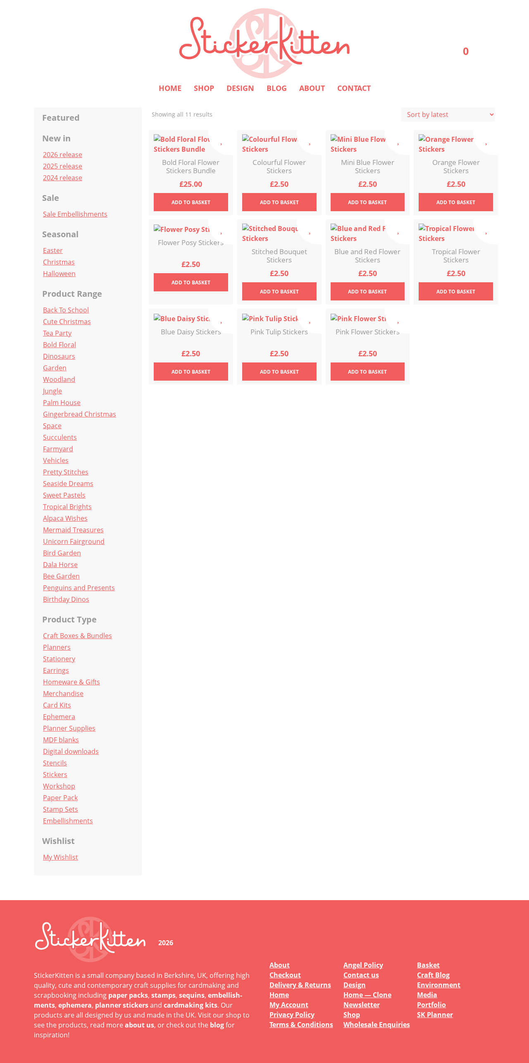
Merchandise (63, 693)
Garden (55, 367)
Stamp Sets (60, 809)
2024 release (62, 177)
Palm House (62, 402)
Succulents (60, 437)
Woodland (59, 379)
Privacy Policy (292, 1014)
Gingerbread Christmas (79, 414)
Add (191, 202)
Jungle (52, 391)
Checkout (285, 975)
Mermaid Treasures (73, 529)
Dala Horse (60, 564)
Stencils (55, 762)
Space (52, 425)
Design (240, 88)
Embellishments (68, 820)
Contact (354, 88)
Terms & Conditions (301, 1024)
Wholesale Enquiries (376, 1024)
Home (170, 88)
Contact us (361, 975)
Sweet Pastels (64, 495)
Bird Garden (62, 553)
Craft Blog (433, 975)
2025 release (62, 166)
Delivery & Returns (300, 984)
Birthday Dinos (66, 599)
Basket (428, 965)
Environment (438, 984)
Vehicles (56, 460)
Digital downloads (71, 751)
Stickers (55, 774)
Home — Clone (367, 994)
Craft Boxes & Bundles (77, 635)
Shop (204, 88)
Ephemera (59, 716)
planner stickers (121, 1005)
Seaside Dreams (68, 483)
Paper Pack (60, 797)
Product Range (72, 293)
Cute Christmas (67, 321)
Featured (61, 117)
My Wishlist (60, 857)
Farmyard (58, 448)
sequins (192, 995)
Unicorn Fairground (74, 541)
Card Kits (57, 705)
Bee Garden (61, 576)
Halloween (59, 273)
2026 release (62, 154)
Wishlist (58, 840)
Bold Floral (59, 344)
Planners (57, 647)
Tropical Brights (67, 506)
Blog (277, 88)
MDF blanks (61, 739)
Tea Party (57, 333)
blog (217, 1025)
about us (139, 1025)
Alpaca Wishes (65, 518)
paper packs (128, 995)
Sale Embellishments (75, 214)
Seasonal (60, 234)
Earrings (56, 670)
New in (56, 138)
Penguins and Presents (79, 587)
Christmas (59, 262)
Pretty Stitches (65, 472)
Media (427, 994)
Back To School (66, 310)
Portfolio (431, 1004)
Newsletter (361, 1004)
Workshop (59, 786)
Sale (50, 197)
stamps (163, 995)
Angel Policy (363, 965)
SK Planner (435, 1014)
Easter (53, 250)
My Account (288, 1004)
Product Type (69, 619)
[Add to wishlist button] (220, 142)
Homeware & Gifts (71, 681)
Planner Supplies (69, 728)
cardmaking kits (190, 1005)
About (312, 88)
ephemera (75, 1005)
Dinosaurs (59, 356)
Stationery (59, 658)
